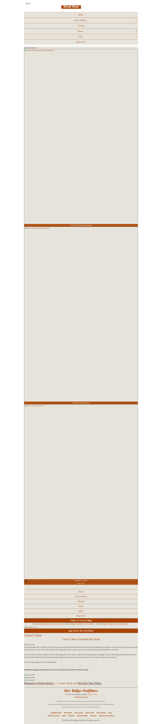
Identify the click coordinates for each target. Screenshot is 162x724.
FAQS (110, 713)
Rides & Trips (80, 20)
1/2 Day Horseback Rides (81, 403)
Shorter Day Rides (89, 683)
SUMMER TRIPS (56, 713)
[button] (136, 20)
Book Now (81, 42)
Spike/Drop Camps (81, 581)
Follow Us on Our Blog (81, 620)
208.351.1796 (55, 10)
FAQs (80, 36)
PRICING (71, 716)
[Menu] (26, 587)
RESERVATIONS (82, 716)
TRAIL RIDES (78, 713)
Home (81, 15)
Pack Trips (81, 583)
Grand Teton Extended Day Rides (81, 225)
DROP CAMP (89, 713)
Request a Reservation (38, 683)
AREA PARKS (101, 713)
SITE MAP (93, 716)
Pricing (81, 26)
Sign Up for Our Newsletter (81, 631)
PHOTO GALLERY (54, 716)
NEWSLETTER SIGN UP (107, 716)
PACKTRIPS (68, 713)
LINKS (64, 716)
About (80, 31)
